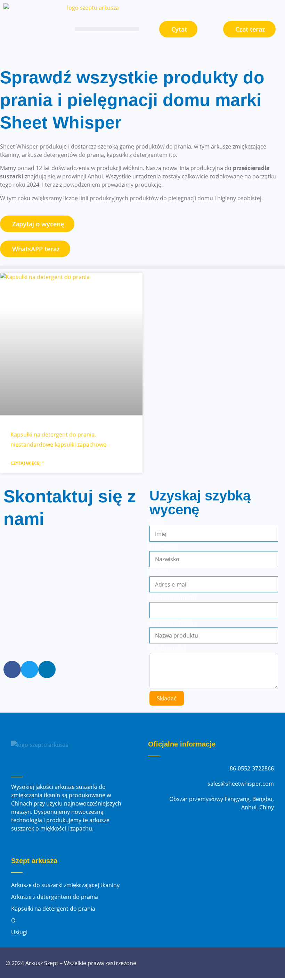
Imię (155, 521)
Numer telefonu (172, 597)
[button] (107, 29)
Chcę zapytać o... (173, 622)
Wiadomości (167, 648)
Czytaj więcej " (27, 463)
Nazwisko (163, 546)
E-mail (158, 571)
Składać (167, 698)
